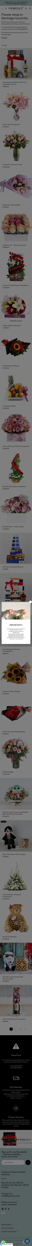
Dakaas (10, 1244)
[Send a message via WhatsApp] (3, 1242)
